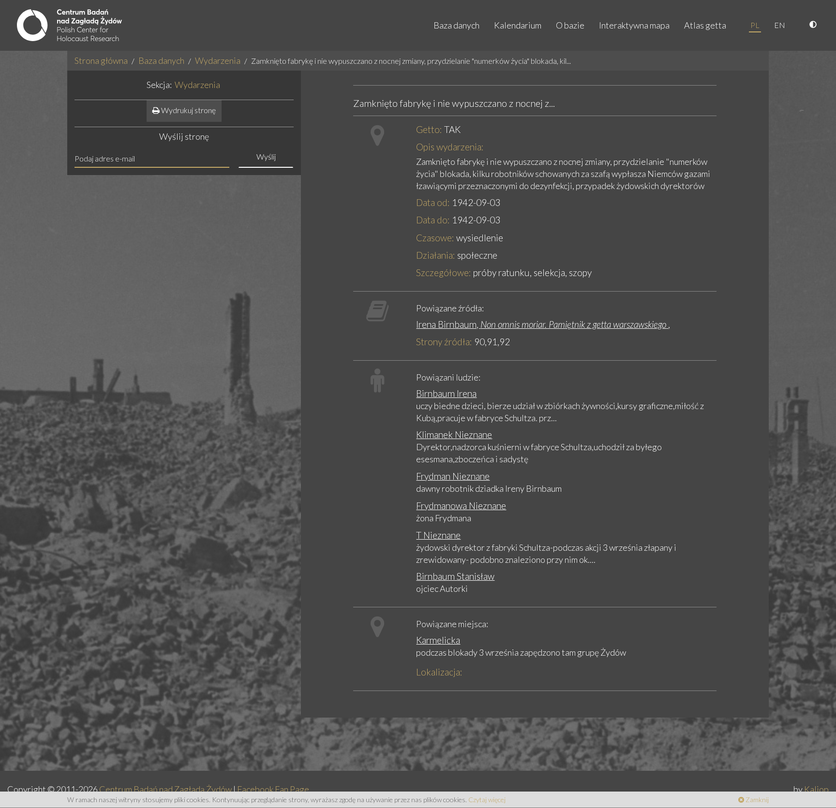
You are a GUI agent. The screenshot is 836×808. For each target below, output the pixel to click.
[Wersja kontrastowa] (814, 25)
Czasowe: (435, 237)
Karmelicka (438, 640)
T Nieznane (438, 535)
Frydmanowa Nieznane (461, 505)
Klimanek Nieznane (454, 434)
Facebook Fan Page (273, 789)
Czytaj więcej (487, 799)
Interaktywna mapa (634, 25)
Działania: (435, 255)
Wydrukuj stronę (188, 110)
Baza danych (456, 25)
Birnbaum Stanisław (455, 576)
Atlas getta (705, 25)
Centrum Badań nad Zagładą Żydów (165, 789)
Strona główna (101, 60)
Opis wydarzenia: (450, 146)
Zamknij (756, 799)
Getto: (429, 129)
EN (779, 24)
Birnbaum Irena (446, 393)
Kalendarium (517, 25)
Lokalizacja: (439, 671)
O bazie (570, 25)
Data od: (433, 202)
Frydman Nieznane (453, 476)
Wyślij (266, 156)
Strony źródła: (444, 341)
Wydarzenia (217, 60)
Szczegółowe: (443, 272)
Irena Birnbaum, (541, 324)
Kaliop (816, 789)
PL (755, 24)
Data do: (433, 219)
